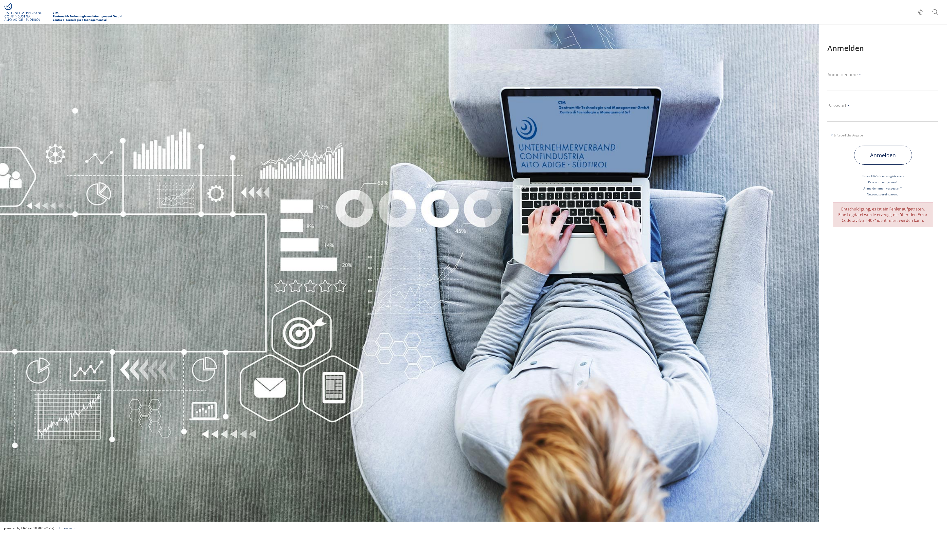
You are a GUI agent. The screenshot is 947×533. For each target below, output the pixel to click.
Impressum (66, 528)
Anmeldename (844, 74)
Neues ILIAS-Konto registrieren (882, 176)
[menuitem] (921, 12)
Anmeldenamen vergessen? (882, 188)
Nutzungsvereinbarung (882, 194)
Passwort (838, 105)
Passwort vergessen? (882, 182)
